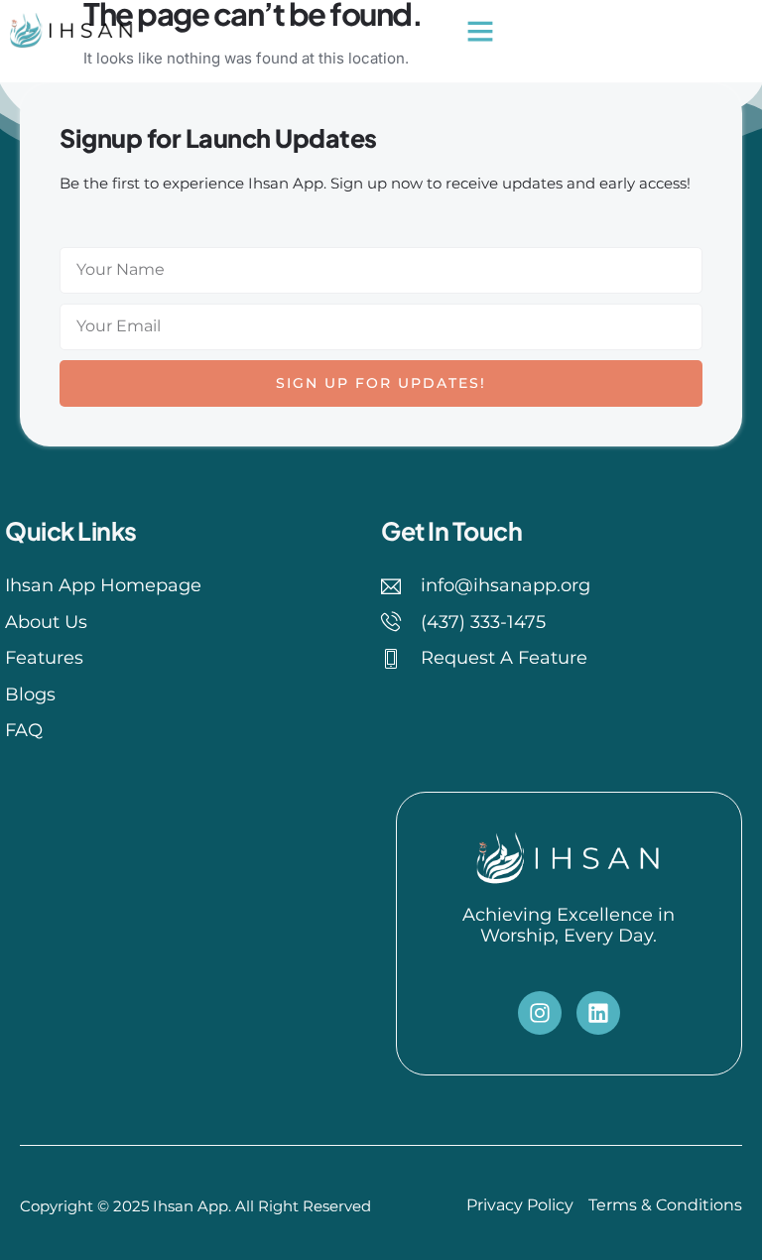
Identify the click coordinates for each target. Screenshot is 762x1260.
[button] (480, 31)
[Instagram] (540, 1013)
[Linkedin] (598, 1013)
